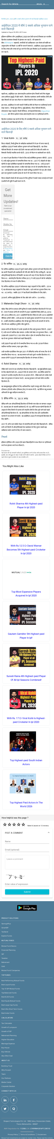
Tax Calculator (6, 1023)
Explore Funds (6, 936)
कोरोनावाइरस (8, 43)
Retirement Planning (9, 1035)
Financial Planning (8, 950)
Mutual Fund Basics (8, 946)
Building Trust (6, 1066)
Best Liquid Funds (8, 985)
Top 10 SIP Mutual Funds (10, 989)
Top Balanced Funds (9, 993)
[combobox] (15, 5)
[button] (27, 833)
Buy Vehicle (5, 1052)
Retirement (5, 962)
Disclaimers (41, 1134)
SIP (2, 954)
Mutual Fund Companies (10, 970)
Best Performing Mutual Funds (12, 981)
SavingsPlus (6, 924)
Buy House (5, 1048)
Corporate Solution (8, 1086)
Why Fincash (6, 1070)
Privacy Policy (8, 248)
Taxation (4, 958)
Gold (3, 966)
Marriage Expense (8, 1044)
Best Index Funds (7, 1013)
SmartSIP (4, 928)
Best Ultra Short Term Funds (11, 1009)
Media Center (6, 1082)
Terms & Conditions (27, 1134)
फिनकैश (3, 19)
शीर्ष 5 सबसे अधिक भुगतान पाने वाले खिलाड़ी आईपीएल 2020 (31, 19)
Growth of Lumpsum (9, 1027)
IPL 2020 (10, 19)
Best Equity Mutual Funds (10, 1001)
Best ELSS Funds (7, 997)
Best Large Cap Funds (9, 1005)
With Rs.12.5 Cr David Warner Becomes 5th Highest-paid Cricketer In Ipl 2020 (26, 549)
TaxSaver (4, 932)
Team (3, 1074)
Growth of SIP (6, 1031)
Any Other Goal (7, 1056)
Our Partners (6, 1078)
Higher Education (7, 1040)
